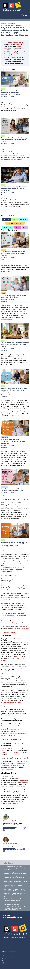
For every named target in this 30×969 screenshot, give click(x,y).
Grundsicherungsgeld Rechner (13, 702)
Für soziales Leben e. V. (16, 42)
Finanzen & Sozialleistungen (15, 223)
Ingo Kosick (19, 25)
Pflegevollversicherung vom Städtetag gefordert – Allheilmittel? (13, 296)
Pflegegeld (13, 765)
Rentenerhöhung (6, 615)
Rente (18, 48)
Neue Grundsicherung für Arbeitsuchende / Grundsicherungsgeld (14, 50)
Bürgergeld (23, 219)
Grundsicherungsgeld (8, 632)
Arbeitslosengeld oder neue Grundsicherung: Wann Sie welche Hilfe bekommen (13, 441)
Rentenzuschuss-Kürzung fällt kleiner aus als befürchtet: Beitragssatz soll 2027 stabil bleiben (14, 188)
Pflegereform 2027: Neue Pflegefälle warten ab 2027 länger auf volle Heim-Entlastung (13, 253)
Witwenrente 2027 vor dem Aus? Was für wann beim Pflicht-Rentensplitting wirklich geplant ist (14, 390)
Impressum (17, 801)
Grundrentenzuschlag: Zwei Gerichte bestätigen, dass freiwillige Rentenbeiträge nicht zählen (13, 92)
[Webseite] (4, 830)
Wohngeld (4, 765)
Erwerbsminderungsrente (8, 597)
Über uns (4, 788)
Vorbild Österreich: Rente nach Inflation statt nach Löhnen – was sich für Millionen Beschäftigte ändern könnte (14, 544)
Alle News (6, 219)
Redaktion (4, 959)
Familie (18, 227)
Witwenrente (22, 597)
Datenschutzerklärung (12, 803)
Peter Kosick (7, 25)
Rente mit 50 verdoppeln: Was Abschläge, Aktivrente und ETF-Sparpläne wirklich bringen (14, 139)
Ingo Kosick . (4, 350)
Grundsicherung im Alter (8, 623)
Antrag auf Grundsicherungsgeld (15, 711)
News (17, 44)
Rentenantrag (25, 628)
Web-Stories (17, 739)
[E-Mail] (25, 828)
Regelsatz (23, 677)
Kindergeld (6, 752)
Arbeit (25, 227)
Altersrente (17, 595)
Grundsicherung (7, 227)
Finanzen (3, 249)
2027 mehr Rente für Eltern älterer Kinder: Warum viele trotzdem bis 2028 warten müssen (15, 344)
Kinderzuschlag (16, 752)
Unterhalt (4, 750)
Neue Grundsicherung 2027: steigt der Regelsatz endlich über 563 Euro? (13, 490)
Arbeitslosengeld (21, 763)
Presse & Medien (6, 961)
